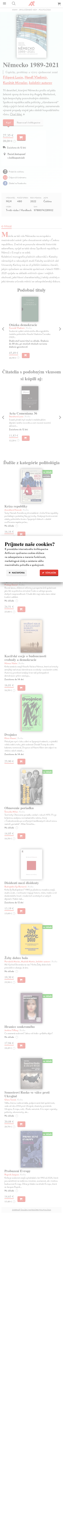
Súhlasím (50, 572)
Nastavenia (18, 572)
